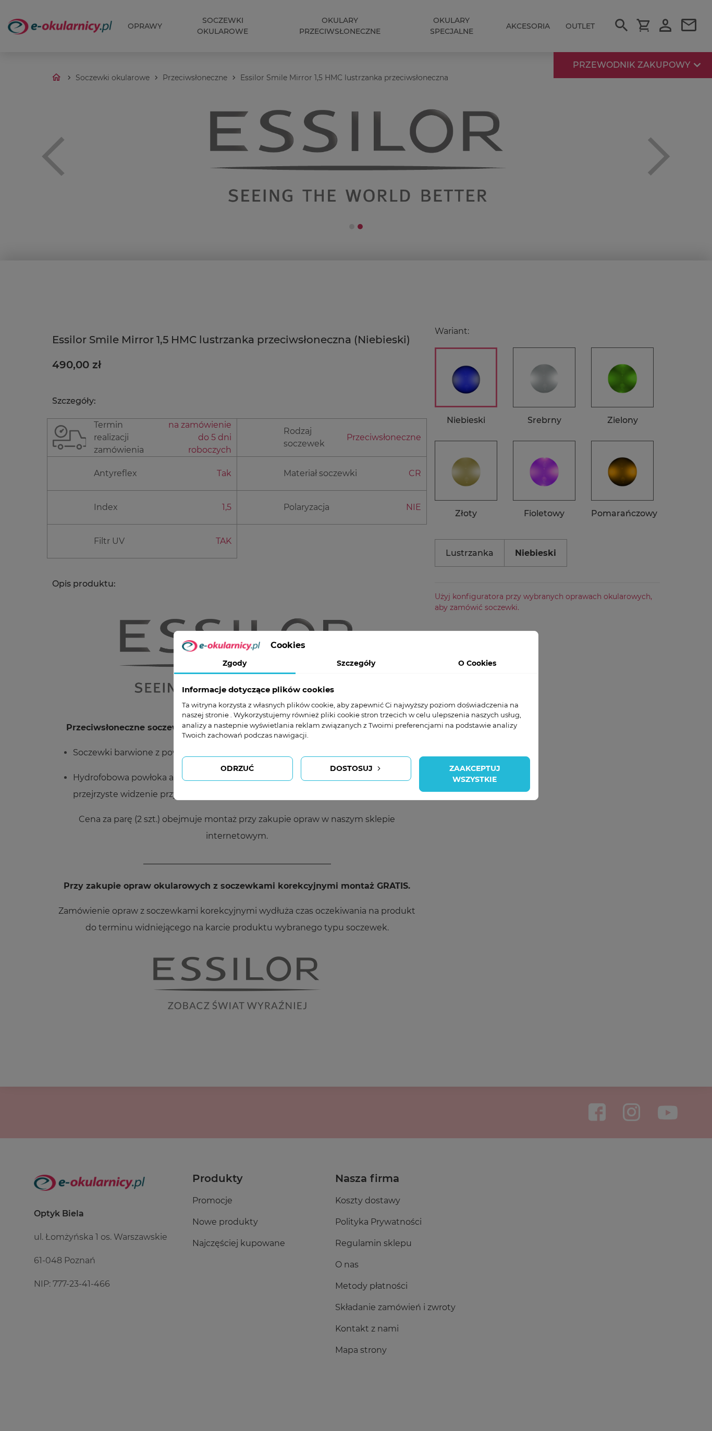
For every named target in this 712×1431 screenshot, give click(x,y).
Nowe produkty (225, 1222)
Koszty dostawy (367, 1200)
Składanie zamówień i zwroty (395, 1307)
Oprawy (145, 26)
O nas (347, 1265)
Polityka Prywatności (378, 1222)
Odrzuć (237, 768)
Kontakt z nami (367, 1329)
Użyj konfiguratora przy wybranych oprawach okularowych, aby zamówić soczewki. (543, 602)
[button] (53, 156)
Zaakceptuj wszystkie (474, 774)
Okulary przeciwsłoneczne (339, 26)
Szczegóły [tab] (356, 663)
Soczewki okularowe (222, 26)
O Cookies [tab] (477, 663)
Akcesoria (528, 26)
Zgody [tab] (235, 663)
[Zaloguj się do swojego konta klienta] (665, 27)
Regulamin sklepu (373, 1243)
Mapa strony (361, 1350)
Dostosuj (352, 768)
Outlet (580, 26)
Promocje (212, 1200)
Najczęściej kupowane (238, 1243)
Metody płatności (371, 1286)
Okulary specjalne (451, 26)
